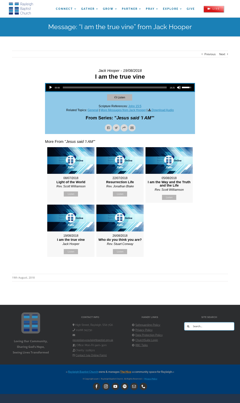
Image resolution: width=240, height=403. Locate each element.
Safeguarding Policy (147, 324)
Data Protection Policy (149, 335)
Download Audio (163, 110)
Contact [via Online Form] (91, 355)
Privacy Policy (144, 329)
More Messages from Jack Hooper (123, 110)
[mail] (134, 386)
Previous (210, 54)
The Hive (125, 371)
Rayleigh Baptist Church (83, 371)
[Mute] (179, 87)
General (93, 110)
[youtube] (115, 386)
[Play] (50, 87)
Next (222, 54)
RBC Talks (141, 345)
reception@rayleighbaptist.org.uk (93, 340)
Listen (121, 97)
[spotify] (124, 386)
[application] (120, 87)
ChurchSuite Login (146, 340)
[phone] (143, 386)
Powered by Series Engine (181, 266)
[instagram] (106, 386)
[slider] (115, 87)
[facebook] (96, 386)
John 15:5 (134, 106)
